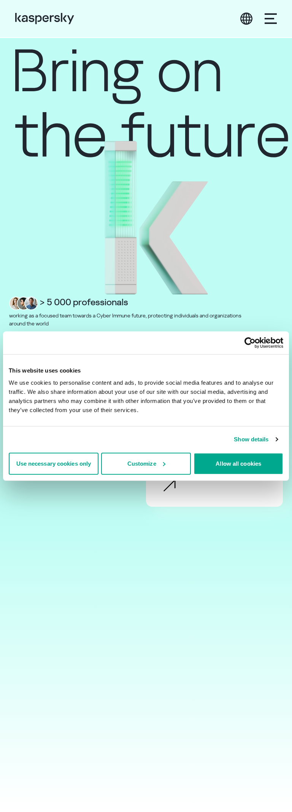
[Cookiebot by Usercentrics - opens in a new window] (250, 343)
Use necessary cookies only (53, 463)
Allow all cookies (238, 463)
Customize (141, 463)
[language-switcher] (246, 19)
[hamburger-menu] (271, 18)
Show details (251, 439)
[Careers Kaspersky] (44, 18)
